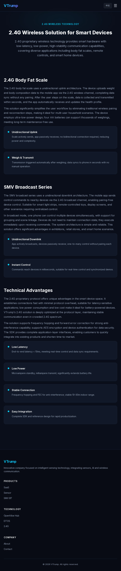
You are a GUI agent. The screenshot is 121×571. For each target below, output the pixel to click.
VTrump (11, 5)
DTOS (7, 521)
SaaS (6, 487)
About (7, 543)
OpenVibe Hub (11, 515)
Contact (8, 549)
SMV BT (8, 498)
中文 (108, 5)
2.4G (6, 526)
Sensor (7, 492)
